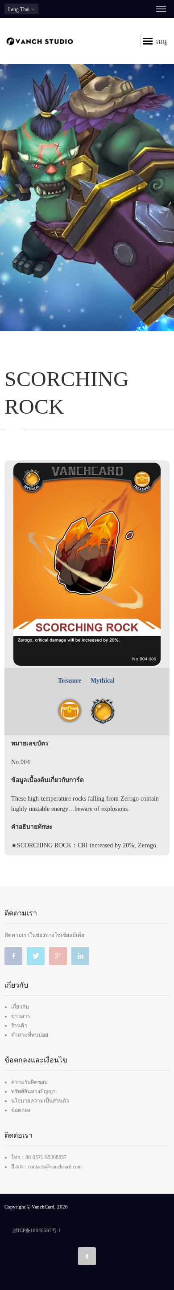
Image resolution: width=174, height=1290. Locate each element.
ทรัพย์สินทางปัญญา (33, 1091)
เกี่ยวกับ (20, 1007)
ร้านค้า (19, 1025)
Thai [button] (19, 9)
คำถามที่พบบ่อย (29, 1035)
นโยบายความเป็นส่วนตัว (40, 1101)
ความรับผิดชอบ (29, 1082)
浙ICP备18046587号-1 (37, 1230)
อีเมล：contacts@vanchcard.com (46, 1167)
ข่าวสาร (20, 1016)
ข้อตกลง (20, 1110)
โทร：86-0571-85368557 (38, 1157)
